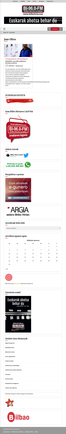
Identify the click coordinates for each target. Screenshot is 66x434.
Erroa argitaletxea (10, 356)
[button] (49, 29)
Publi (29, 1)
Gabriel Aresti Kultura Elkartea (13, 370)
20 (33, 257)
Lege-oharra (6, 432)
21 (41, 257)
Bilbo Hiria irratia (10, 352)
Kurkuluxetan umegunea (11, 383)
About (36, 432)
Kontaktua (41, 1)
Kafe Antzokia (9, 379)
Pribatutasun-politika (17, 432)
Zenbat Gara (17, 283)
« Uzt (6, 269)
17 (9, 257)
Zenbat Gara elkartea (11, 388)
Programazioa (50, 1)
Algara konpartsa (10, 343)
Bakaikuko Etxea (9, 347)
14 (41, 253)
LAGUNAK (22, 1)
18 (17, 257)
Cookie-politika (29, 432)
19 (25, 257)
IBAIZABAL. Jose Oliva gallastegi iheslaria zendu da (15, 62)
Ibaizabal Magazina (22, 58)
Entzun (34, 1)
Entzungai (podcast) (10, 58)
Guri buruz (15, 1)
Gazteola (7, 374)
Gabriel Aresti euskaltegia (12, 365)
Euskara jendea (9, 361)
